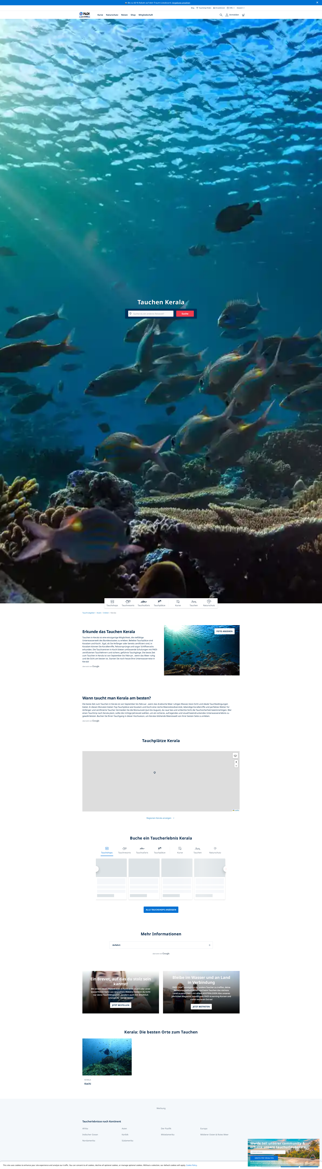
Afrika (85, 1128)
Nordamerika (88, 1140)
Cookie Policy (191, 1165)
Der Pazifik (166, 1128)
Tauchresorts (124, 852)
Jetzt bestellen (120, 1005)
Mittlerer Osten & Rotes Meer (214, 1134)
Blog (192, 8)
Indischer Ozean (90, 1134)
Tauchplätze (159, 852)
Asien (99, 613)
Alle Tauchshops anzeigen (161, 909)
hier (256, 1165)
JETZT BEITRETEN (201, 1006)
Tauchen (198, 852)
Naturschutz (112, 14)
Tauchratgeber (88, 613)
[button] (154, 772)
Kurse (100, 14)
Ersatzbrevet (220, 8)
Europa (203, 1128)
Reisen (124, 14)
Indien (106, 613)
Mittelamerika (167, 1134)
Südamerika (127, 1140)
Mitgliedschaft (146, 14)
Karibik (125, 1134)
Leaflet (236, 810)
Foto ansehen (224, 631)
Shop (133, 14)
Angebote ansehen (181, 2)
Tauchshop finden (205, 8)
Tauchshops (107, 852)
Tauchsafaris (142, 852)
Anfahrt (116, 945)
